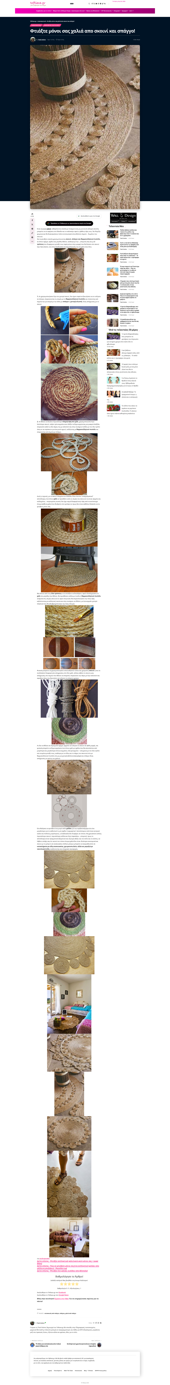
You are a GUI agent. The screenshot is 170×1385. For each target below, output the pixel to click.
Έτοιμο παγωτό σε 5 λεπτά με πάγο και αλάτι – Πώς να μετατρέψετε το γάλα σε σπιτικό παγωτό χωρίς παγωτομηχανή (129, 270)
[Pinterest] (101, 4)
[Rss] (105, 4)
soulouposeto (44, 1259)
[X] (94, 4)
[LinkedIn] (101, 1323)
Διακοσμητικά (36, 25)
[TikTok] (103, 4)
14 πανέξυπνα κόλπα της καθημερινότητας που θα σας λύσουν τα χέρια (129, 321)
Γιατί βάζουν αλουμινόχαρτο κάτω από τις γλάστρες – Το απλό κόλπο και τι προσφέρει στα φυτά (129, 256)
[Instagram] (98, 4)
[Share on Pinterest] (32, 229)
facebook (62, 1292)
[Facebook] (92, 4)
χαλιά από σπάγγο (70, 1313)
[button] (82, 3)
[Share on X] (32, 224)
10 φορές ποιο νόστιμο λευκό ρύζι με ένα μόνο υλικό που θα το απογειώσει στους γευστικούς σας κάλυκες (129, 284)
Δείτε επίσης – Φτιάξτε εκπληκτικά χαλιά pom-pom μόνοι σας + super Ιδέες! (67, 1262)
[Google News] (96, 4)
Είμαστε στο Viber (61, 1299)
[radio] (61, 1284)
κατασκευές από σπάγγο (51, 1313)
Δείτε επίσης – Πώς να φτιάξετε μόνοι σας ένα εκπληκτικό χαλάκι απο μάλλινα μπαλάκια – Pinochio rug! (68, 1267)
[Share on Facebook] (32, 220)
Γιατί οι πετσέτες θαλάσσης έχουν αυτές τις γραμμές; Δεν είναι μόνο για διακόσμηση (129, 244)
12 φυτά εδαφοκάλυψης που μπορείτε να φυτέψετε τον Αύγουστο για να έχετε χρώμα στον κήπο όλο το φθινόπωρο (129, 309)
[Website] (94, 1323)
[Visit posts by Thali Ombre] (32, 1323)
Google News (64, 1295)
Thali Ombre (42, 39)
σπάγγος (62, 1313)
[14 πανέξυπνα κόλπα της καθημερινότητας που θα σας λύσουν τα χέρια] (112, 323)
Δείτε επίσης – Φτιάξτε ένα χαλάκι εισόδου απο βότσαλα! (62, 1271)
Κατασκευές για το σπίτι (52, 25)
